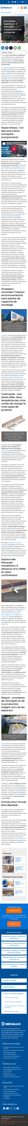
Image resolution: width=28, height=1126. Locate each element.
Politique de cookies (8, 1123)
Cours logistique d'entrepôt (11, 1089)
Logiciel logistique (8, 987)
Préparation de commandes (13, 1001)
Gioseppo (4, 335)
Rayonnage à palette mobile (11, 1067)
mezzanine (4, 616)
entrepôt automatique (16, 377)
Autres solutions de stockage (11, 1056)
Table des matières (7, 52)
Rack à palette (7, 1071)
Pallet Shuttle (7, 1073)
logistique (6, 67)
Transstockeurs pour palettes (11, 1076)
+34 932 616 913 (14, 910)
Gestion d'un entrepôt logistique (13, 993)
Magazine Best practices (10, 1093)
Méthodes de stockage (11, 1011)
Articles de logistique (9, 1091)
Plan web (23, 1121)
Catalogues (6, 1098)
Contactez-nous (14, 923)
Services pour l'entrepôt (10, 1058)
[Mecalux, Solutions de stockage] (6, 8)
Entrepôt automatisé (9, 980)
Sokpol (3, 743)
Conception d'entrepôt (11, 997)
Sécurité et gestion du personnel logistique (14, 1006)
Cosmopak (4, 450)
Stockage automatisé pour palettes (13, 1050)
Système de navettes (9, 1075)
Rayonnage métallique (9, 1054)
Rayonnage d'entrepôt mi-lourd (12, 1069)
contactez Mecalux (20, 838)
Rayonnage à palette (9, 1052)
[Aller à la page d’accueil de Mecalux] (2, 12)
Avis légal (5, 1120)
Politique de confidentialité (10, 1121)
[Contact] (22, 7)
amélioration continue (9, 75)
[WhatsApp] (15, 48)
